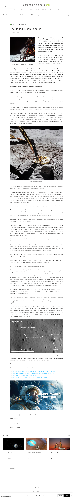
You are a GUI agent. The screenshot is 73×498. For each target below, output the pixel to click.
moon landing (23, 414)
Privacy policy (8, 496)
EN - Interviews (13, 15)
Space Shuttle (55, 452)
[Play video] (36, 395)
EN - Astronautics (24, 15)
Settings (60, 495)
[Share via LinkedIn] (17, 423)
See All (68, 435)
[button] (68, 15)
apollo (30, 414)
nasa (12, 414)
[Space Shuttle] (59, 444)
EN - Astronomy (35, 15)
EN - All (5, 15)
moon (17, 414)
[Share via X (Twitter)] (14, 423)
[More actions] (62, 25)
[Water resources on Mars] (36, 444)
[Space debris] (13, 444)
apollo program (37, 414)
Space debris (8, 452)
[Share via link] (21, 423)
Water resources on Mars (35, 452)
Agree (67, 495)
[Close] (71, 495)
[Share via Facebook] (10, 423)
